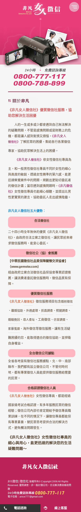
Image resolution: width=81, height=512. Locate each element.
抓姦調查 (47, 310)
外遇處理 (32, 310)
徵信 (15, 481)
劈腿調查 (62, 310)
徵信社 (44, 220)
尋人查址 (29, 319)
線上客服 (60, 508)
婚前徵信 (67, 301)
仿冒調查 (59, 319)
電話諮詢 (20, 508)
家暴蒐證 (14, 328)
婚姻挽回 (14, 319)
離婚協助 (17, 310)
